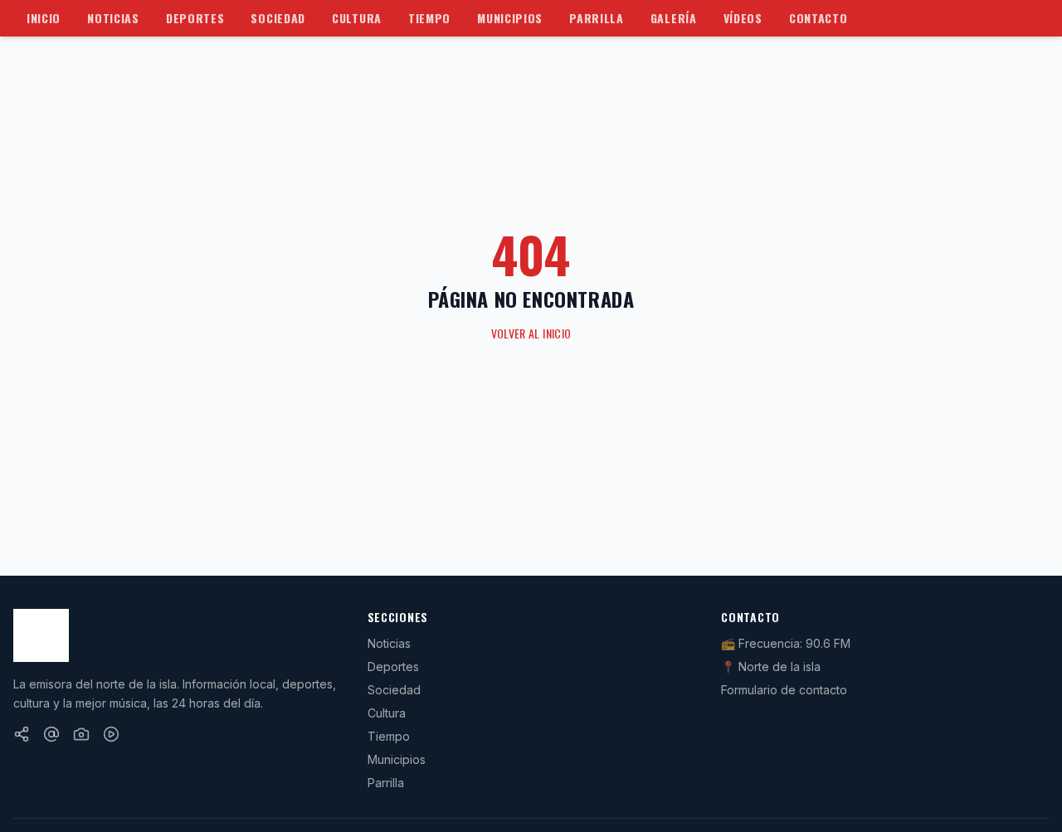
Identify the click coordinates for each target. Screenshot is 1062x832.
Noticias (113, 18)
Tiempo (429, 18)
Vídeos (742, 18)
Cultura (357, 18)
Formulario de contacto (784, 690)
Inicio (44, 18)
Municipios (510, 18)
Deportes (195, 18)
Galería (673, 18)
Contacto (818, 18)
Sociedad (278, 18)
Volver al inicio (531, 333)
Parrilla (596, 18)
